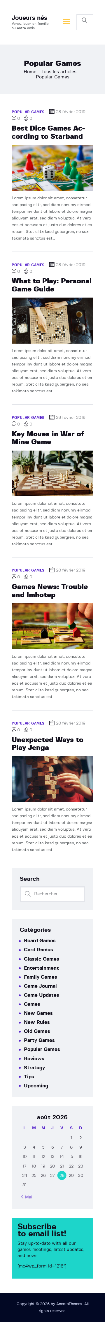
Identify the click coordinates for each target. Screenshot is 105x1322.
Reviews (34, 1058)
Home (30, 71)
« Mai (27, 1197)
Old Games (37, 1031)
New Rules (37, 1022)
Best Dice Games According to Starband (48, 132)
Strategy (34, 1067)
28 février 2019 (70, 112)
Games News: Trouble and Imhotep (50, 590)
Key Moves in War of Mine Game (48, 438)
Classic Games (41, 959)
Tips (29, 1076)
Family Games (40, 977)
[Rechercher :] (52, 894)
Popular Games (28, 112)
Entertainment (41, 968)
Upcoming (36, 1085)
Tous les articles (58, 71)
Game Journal (40, 986)
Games (32, 1004)
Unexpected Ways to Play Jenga (47, 743)
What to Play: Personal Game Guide (52, 285)
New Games (38, 1013)
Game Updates (41, 995)
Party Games (39, 1040)
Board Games (40, 940)
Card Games (38, 949)
